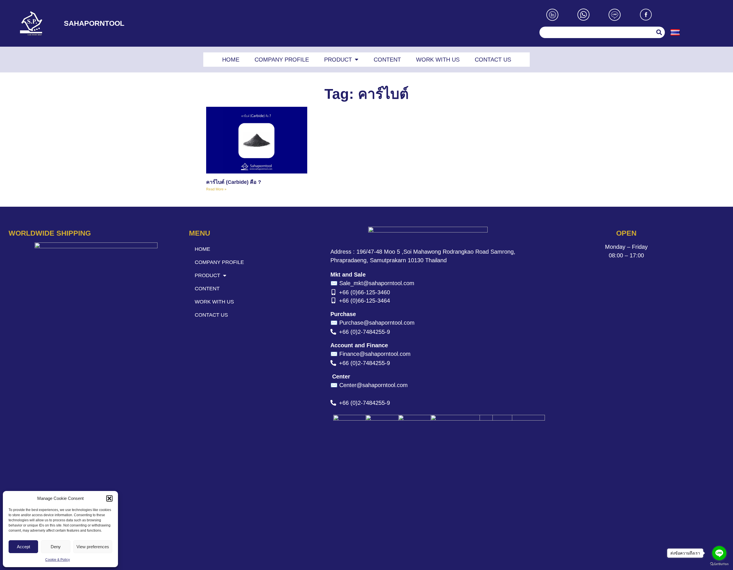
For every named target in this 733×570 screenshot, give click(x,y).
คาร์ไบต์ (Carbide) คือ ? (233, 182)
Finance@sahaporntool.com (370, 354)
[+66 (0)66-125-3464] (333, 300)
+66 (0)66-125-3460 (364, 292)
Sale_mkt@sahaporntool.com (372, 283)
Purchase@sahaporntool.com (372, 322)
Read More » (216, 189)
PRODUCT (338, 59)
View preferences (92, 546)
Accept (23, 546)
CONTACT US (493, 59)
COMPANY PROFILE (282, 59)
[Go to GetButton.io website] (719, 564)
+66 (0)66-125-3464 (364, 300)
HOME (230, 59)
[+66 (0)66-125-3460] (333, 292)
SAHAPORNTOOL (94, 23)
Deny (56, 546)
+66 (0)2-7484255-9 (364, 332)
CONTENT (387, 59)
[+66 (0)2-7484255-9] (333, 332)
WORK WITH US (438, 59)
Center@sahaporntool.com (369, 385)
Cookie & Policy (57, 560)
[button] (109, 498)
